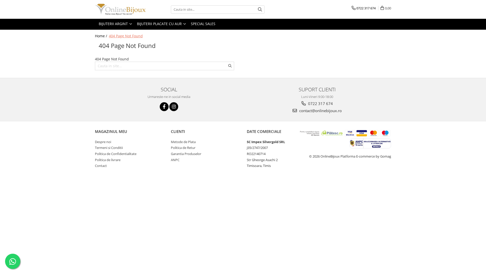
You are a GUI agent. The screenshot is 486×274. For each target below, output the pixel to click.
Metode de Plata (183, 142)
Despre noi (103, 142)
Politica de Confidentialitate (115, 153)
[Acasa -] (120, 9)
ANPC (175, 160)
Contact (101, 165)
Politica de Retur (183, 147)
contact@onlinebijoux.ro (320, 110)
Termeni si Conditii (109, 147)
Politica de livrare (107, 160)
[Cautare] (260, 9)
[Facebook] (164, 106)
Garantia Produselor (186, 153)
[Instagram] (173, 106)
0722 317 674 (320, 103)
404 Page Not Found (126, 35)
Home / (101, 35)
